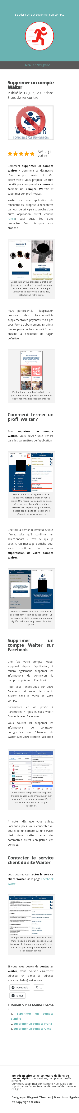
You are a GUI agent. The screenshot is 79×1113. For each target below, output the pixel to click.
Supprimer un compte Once (32, 1028)
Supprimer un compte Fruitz (33, 1023)
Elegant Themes (39, 1097)
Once (11, 218)
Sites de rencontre (23, 97)
